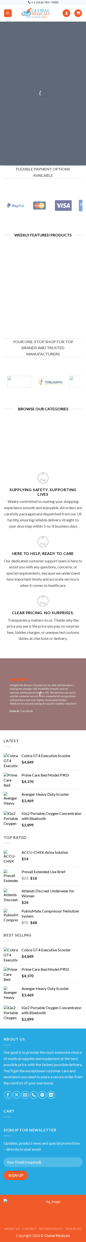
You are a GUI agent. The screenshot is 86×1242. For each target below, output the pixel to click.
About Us (12, 1228)
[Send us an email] (25, 1095)
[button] (8, 13)
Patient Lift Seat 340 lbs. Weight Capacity (64, 273)
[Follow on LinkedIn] (51, 1095)
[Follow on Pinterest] (42, 1095)
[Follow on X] (17, 1095)
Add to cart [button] (21, 314)
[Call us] (34, 1095)
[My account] (66, 13)
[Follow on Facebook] (8, 1095)
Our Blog (73, 1228)
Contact (29, 1228)
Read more (64, 289)
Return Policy (51, 1228)
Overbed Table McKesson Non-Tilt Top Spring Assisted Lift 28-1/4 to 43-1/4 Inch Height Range (21, 291)
